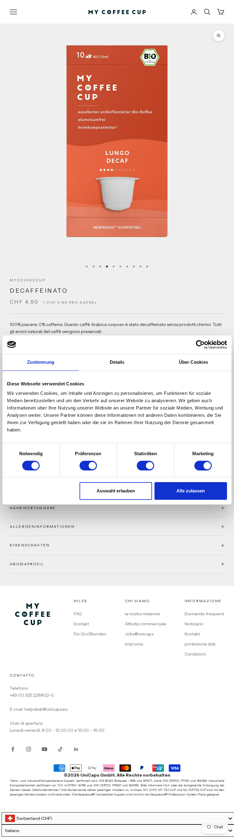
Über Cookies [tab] (193, 362)
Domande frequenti (204, 614)
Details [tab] (117, 362)
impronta (134, 644)
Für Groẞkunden (90, 634)
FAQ (78, 614)
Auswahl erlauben (116, 490)
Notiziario (194, 624)
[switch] (88, 465)
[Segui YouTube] (44, 749)
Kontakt (81, 624)
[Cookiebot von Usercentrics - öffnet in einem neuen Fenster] (200, 344)
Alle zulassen (190, 490)
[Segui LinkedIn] (76, 749)
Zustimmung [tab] (40, 362)
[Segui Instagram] (29, 749)
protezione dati (200, 644)
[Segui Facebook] (13, 749)
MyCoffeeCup (27, 280)
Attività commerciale (145, 624)
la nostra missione (142, 614)
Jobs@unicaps (139, 634)
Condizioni (195, 654)
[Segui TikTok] (60, 749)
